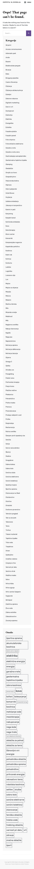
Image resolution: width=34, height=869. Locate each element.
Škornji (8, 452)
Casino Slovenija (11, 82)
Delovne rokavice (12, 98)
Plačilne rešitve (11, 390)
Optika (8, 366)
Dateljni (8, 94)
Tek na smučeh (11, 518)
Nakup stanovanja (12, 329)
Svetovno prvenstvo (13, 509)
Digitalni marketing (12, 103)
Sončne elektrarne (12, 477)
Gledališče (9, 168)
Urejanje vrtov (11, 563)
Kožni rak (9, 255)
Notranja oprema (12, 345)
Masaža (8, 292)
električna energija (15, 661)
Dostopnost (10, 111)
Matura (8, 296)
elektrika (11, 655)
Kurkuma (9, 263)
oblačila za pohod (14, 740)
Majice (8, 283)
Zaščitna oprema (12, 604)
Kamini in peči (10, 209)
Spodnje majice (11, 485)
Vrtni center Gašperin (13, 592)
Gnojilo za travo (11, 172)
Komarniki (9, 238)
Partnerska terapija (12, 382)
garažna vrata (13, 671)
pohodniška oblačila (16, 759)
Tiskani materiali (11, 534)
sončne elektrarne (15, 800)
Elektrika (9, 119)
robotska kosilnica (15, 784)
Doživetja (9, 115)
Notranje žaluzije (12, 353)
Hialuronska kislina (12, 181)
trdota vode (12, 820)
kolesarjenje (20, 696)
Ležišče (8, 267)
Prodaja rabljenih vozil (13, 415)
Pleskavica (9, 394)
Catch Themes (25, 864)
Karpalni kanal (10, 218)
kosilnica (10, 707)
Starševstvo (10, 497)
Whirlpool (9, 600)
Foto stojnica (10, 140)
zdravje (10, 835)
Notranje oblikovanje (13, 349)
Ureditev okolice (11, 559)
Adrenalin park (11, 53)
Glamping (9, 164)
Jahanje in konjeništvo (14, 205)
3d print (8, 45)
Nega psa (9, 337)
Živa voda (9, 608)
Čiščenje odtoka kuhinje (14, 90)
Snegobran (9, 460)
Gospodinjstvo (11, 177)
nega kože (11, 727)
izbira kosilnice (13, 685)
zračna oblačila (13, 840)
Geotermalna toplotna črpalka (16, 160)
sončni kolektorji (14, 805)
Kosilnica (9, 251)
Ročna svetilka (11, 431)
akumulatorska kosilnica (13, 645)
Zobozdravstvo (11, 616)
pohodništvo (12, 769)
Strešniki (9, 505)
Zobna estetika (11, 612)
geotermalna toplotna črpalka (14, 678)
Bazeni (8, 61)
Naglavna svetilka (12, 325)
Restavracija (10, 427)
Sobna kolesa (10, 464)
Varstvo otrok (10, 571)
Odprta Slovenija (12, 2)
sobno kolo (11, 795)
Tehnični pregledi (12, 514)
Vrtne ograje (10, 588)
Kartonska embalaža (13, 222)
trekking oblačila (14, 825)
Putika (8, 419)
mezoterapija (12, 717)
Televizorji (9, 522)
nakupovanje (12, 722)
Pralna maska (10, 403)
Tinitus (8, 530)
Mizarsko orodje (11, 312)
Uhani (8, 551)
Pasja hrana (10, 386)
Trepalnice (9, 546)
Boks (7, 74)
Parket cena (10, 378)
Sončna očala (10, 472)
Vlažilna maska (11, 575)
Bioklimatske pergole (13, 66)
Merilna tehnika (11, 304)
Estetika (8, 127)
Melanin (8, 300)
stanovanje (11, 810)
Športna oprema (11, 489)
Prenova (9, 407)
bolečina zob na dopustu (12, 651)
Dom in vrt (9, 107)
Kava (7, 226)
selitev (9, 789)
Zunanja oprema (11, 620)
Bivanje (8, 70)
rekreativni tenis (14, 779)
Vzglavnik (9, 596)
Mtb (7, 320)
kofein (9, 696)
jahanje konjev (10, 691)
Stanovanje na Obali (13, 493)
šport (9, 845)
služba (18, 789)
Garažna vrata (11, 148)
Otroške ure (10, 370)
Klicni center (10, 234)
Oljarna (8, 357)
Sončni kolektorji (11, 481)
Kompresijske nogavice (14, 242)
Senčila (8, 440)
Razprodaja (10, 423)
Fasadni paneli (11, 135)
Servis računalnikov (13, 448)
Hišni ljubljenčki (11, 189)
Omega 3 (9, 362)
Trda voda (9, 542)
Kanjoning (9, 214)
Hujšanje (9, 197)
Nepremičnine (10, 341)
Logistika (9, 271)
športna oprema (14, 638)
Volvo (7, 579)
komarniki (11, 702)
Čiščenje (9, 86)
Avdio (8, 57)
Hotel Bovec (10, 193)
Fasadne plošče (11, 131)
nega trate (11, 732)
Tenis (7, 526)
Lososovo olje (10, 275)
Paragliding (10, 374)
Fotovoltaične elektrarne (14, 144)
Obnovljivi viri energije (12, 752)
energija (10, 666)
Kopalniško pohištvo (13, 246)
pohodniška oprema (16, 764)
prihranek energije (15, 774)
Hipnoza (8, 185)
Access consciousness (14, 49)
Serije (8, 444)
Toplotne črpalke (11, 538)
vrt (25, 830)
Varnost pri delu (11, 567)
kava (19, 691)
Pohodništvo (10, 399)
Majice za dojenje (12, 288)
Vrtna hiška (10, 583)
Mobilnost (9, 316)
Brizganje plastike (12, 78)
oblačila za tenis (14, 745)
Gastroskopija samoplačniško (16, 156)
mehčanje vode (13, 712)
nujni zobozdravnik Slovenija (13, 736)
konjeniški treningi (22, 702)
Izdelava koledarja (12, 201)
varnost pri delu (14, 830)
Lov (7, 279)
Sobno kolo (9, 468)
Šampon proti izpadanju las (15, 436)
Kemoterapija (10, 230)
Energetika (9, 123)
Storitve (8, 501)
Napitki (8, 333)
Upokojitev (9, 555)
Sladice (8, 456)
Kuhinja (8, 259)
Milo (7, 308)
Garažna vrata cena (13, 152)
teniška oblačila (14, 815)
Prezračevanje (11, 411)
